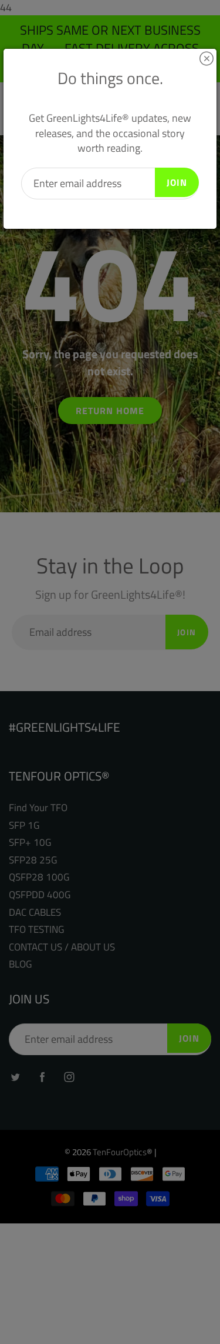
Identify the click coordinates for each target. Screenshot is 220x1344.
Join (177, 182)
